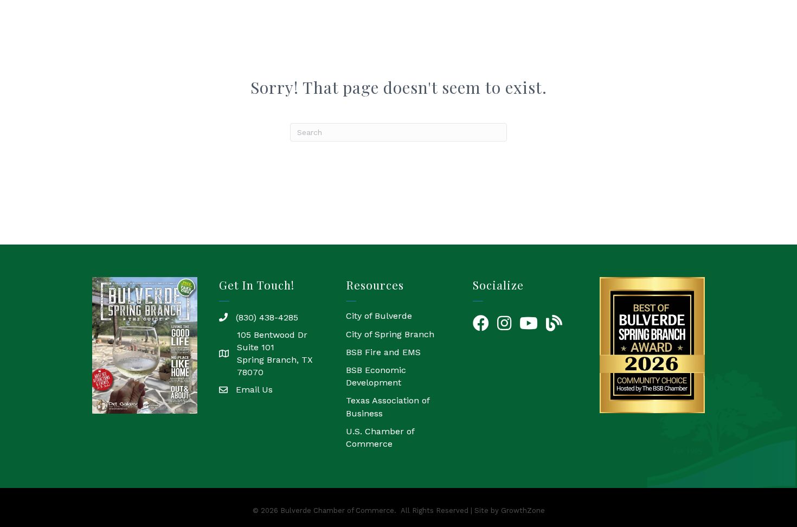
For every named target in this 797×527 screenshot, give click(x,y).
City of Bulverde (379, 316)
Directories (565, 47)
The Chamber (385, 47)
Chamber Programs (478, 47)
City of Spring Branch (390, 334)
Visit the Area (722, 47)
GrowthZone (523, 510)
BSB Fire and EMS (383, 352)
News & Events (641, 47)
